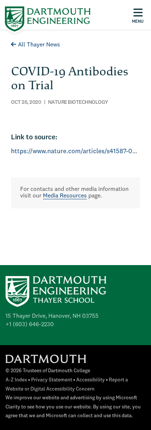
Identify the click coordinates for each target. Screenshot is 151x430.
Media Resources (65, 196)
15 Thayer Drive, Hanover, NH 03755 (52, 316)
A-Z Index (16, 380)
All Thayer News (39, 45)
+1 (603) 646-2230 (29, 325)
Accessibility (90, 380)
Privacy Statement (51, 380)
